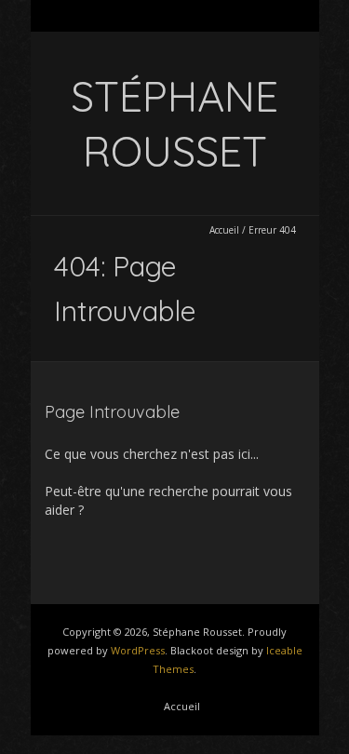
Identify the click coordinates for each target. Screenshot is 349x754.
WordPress (138, 650)
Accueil (224, 229)
